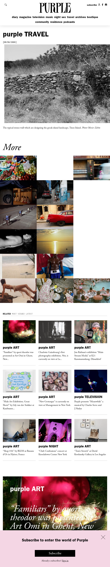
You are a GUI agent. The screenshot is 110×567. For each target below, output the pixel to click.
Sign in (65, 560)
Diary (15, 17)
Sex (64, 17)
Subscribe (55, 553)
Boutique (92, 17)
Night (57, 17)
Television (39, 17)
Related (7, 314)
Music (49, 17)
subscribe (92, 5)
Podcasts (69, 22)
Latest (29, 314)
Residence (56, 22)
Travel (70, 17)
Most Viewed (18, 314)
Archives (80, 17)
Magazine (25, 17)
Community (42, 22)
